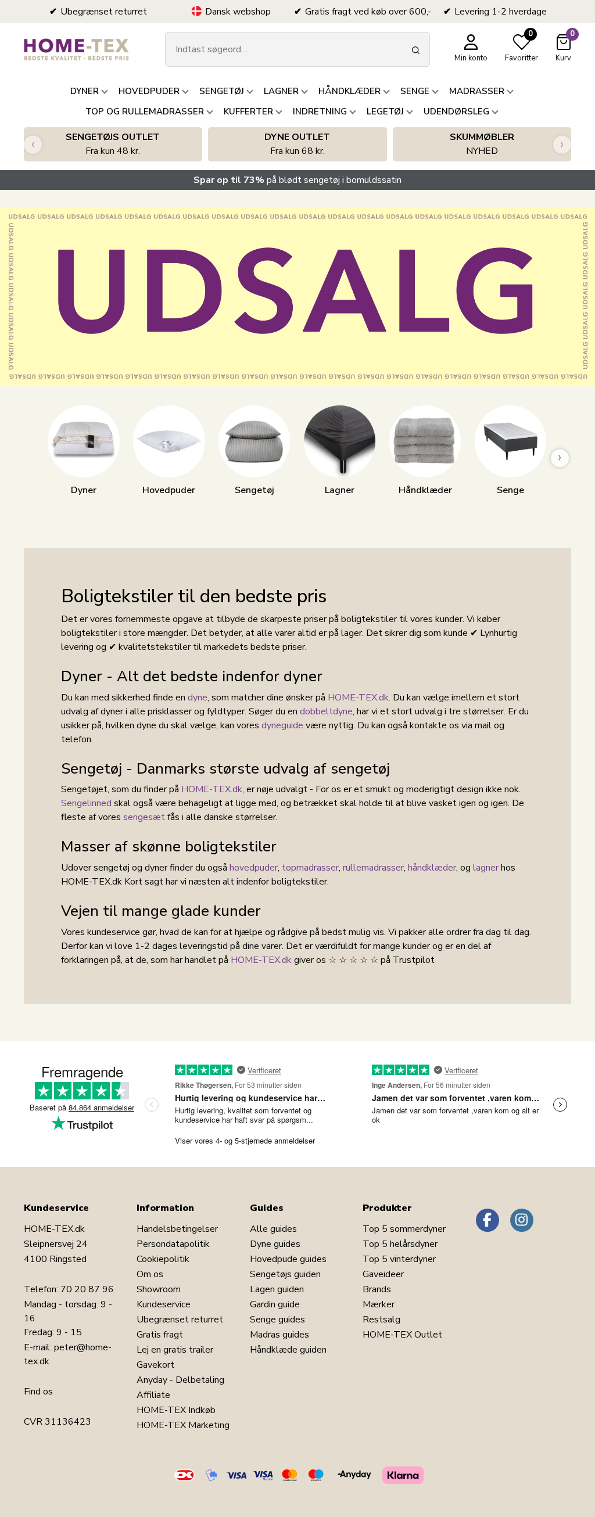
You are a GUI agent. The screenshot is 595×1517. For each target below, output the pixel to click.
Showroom (159, 1289)
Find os (38, 1391)
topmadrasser (310, 867)
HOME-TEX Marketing (183, 1425)
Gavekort (155, 1364)
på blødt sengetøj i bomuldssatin (297, 180)
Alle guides (273, 1229)
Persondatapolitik (173, 1244)
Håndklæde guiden (288, 1349)
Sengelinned (86, 803)
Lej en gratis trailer (175, 1349)
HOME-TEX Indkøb (176, 1410)
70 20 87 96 (87, 1289)
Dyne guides (275, 1244)
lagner (486, 867)
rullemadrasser (373, 867)
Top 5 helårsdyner (400, 1244)
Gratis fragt (160, 1334)
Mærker (379, 1304)
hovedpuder (254, 867)
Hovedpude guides (288, 1259)
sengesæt (144, 817)
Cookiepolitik (163, 1259)
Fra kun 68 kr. (297, 144)
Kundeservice (164, 1304)
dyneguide (282, 725)
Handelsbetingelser (177, 1229)
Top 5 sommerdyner (404, 1229)
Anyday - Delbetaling (180, 1380)
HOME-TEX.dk (358, 697)
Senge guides (277, 1319)
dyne (197, 697)
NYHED (482, 144)
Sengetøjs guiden (285, 1274)
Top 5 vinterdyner (399, 1259)
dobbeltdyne (326, 711)
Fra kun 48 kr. (113, 144)
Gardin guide (275, 1304)
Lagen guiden (277, 1289)
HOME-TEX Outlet (402, 1334)
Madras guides (279, 1334)
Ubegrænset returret (180, 1319)
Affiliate (153, 1395)
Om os (150, 1274)
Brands (377, 1289)
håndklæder (432, 867)
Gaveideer (383, 1274)
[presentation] (33, 144)
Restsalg (381, 1319)
